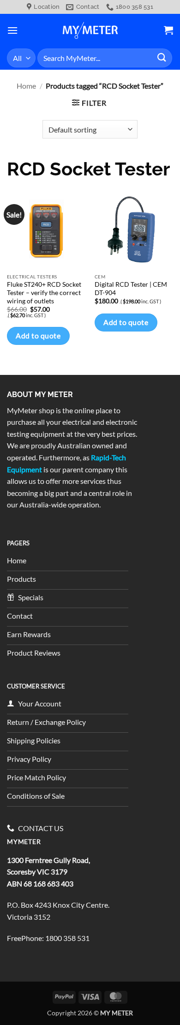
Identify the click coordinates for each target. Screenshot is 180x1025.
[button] (12, 30)
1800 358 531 (67, 938)
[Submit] (162, 58)
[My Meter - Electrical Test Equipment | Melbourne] (90, 30)
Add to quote (38, 336)
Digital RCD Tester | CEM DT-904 (131, 288)
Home (26, 85)
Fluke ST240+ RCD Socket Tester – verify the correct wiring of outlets (44, 292)
